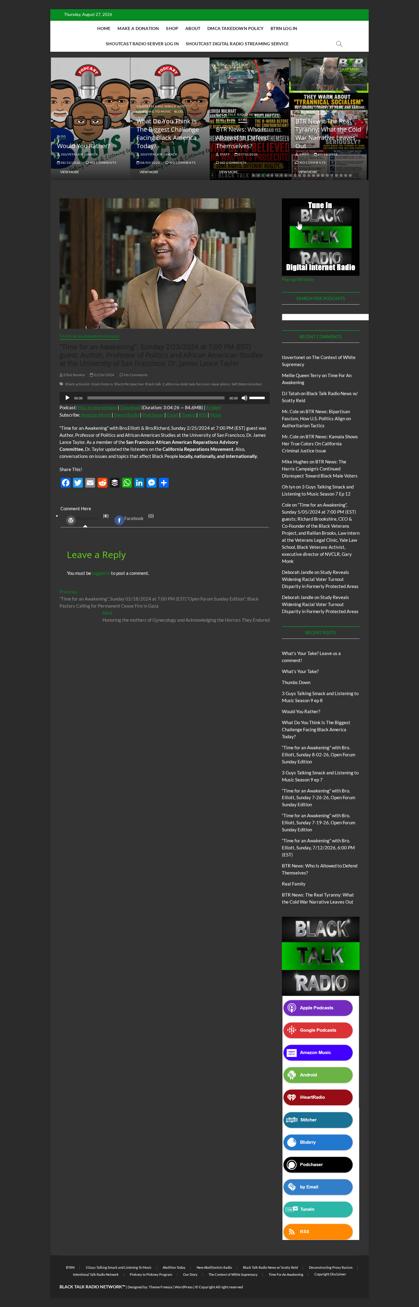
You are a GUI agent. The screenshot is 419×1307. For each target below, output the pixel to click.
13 (308, 175)
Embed (213, 407)
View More (69, 172)
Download (130, 407)
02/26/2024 (103, 375)
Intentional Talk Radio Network (96, 1274)
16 (322, 175)
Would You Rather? (83, 146)
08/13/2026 (70, 162)
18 (331, 175)
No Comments (102, 162)
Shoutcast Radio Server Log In (142, 43)
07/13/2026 (247, 154)
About (192, 28)
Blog (61, 136)
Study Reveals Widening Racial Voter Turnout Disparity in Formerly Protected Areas (320, 579)
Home (104, 28)
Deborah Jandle (297, 572)
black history (102, 384)
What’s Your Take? (300, 671)
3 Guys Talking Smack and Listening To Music (160, 108)
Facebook (134, 518)
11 (299, 175)
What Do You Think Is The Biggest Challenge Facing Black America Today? (167, 133)
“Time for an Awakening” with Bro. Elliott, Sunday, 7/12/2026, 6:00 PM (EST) (318, 847)
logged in (101, 573)
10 (295, 175)
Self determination (247, 384)
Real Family (294, 883)
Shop (172, 28)
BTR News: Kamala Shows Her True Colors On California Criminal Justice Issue (320, 443)
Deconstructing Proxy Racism (330, 1267)
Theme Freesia (160, 1287)
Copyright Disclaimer (330, 1274)
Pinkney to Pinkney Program (151, 1274)
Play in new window (97, 407)
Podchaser (152, 415)
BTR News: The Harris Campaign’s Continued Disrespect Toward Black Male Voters (320, 468)
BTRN (242, 120)
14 (313, 175)
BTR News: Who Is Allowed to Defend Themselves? (242, 137)
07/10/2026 (327, 154)
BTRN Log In (284, 28)
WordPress (87, 518)
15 (318, 175)
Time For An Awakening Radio (89, 336)
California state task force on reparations (196, 384)
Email (172, 415)
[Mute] (244, 398)
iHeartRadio (126, 415)
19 (336, 175)
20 (341, 175)
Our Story (190, 1274)
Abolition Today (174, 1267)
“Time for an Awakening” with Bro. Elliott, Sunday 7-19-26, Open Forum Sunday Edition (318, 822)
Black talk (153, 384)
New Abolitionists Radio (214, 1267)
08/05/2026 (150, 162)
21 (345, 175)
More (215, 415)
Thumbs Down (296, 682)
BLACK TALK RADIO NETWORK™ (92, 1286)
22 (350, 175)
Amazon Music (96, 415)
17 (327, 175)
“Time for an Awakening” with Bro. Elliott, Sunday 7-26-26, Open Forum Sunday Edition (318, 797)
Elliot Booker (74, 375)
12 (304, 175)
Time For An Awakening (286, 1274)
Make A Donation (138, 28)
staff (224, 154)
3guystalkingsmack (79, 154)
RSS (203, 415)
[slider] (258, 397)
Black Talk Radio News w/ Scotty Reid (270, 1267)
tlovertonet (293, 357)
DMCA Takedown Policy (235, 28)
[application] (165, 398)
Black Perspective (129, 384)
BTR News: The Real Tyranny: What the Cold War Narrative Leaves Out (328, 133)
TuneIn (188, 415)
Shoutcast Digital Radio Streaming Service (237, 43)
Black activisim (77, 384)
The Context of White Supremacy (233, 1274)
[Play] (67, 398)
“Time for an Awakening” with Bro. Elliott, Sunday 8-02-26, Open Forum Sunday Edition (318, 754)
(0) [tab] (92, 517)
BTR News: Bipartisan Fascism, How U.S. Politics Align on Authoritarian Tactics (316, 418)
